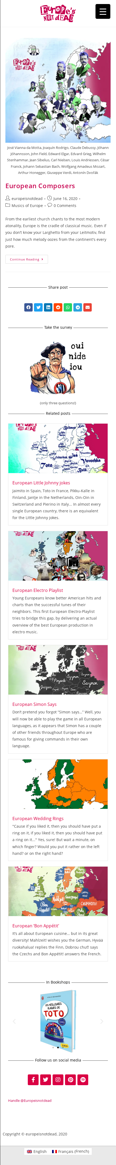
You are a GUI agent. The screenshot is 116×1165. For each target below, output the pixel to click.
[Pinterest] (70, 1079)
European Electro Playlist (37, 590)
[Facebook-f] (33, 1079)
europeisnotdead (27, 198)
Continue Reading (29, 258)
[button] (28, 307)
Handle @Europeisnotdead (30, 1100)
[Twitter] (45, 1079)
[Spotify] (82, 1079)
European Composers (40, 185)
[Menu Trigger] (102, 11)
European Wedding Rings (38, 818)
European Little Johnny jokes (41, 483)
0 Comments (65, 205)
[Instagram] (58, 1079)
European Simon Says (34, 704)
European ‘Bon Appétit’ (35, 926)
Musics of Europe (27, 205)
